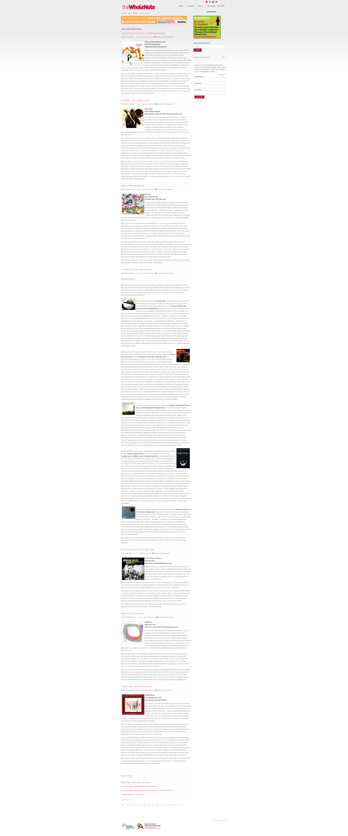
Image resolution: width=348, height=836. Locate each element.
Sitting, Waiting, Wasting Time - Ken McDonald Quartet (143, 33)
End (179, 805)
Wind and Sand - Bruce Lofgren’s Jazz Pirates (135, 782)
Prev (128, 805)
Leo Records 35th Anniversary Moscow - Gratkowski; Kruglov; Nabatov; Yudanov (146, 790)
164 (149, 805)
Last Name (197, 89)
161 (136, 805)
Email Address (199, 76)
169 (170, 805)
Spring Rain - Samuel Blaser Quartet (135, 100)
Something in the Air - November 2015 (133, 794)
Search (197, 50)
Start (123, 805)
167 (161, 805)
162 (140, 805)
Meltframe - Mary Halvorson (132, 613)
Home (129, 13)
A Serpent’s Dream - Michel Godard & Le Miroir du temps (139, 786)
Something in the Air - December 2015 (136, 269)
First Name (197, 83)
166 (157, 805)
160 (132, 805)
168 (166, 805)
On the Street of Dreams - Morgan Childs (137, 549)
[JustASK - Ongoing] (154, 20)
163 (145, 805)
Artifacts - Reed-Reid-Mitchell (132, 185)
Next (174, 805)
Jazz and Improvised (147, 37)
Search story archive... (201, 43)
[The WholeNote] (139, 7)
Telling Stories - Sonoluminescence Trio (137, 686)
